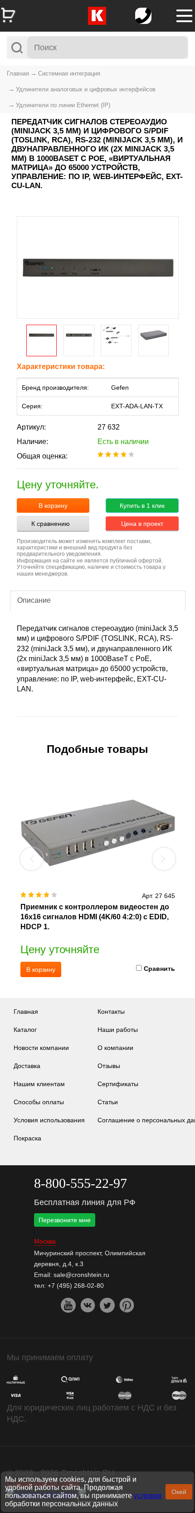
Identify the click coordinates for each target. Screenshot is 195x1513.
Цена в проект (142, 523)
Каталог (25, 1029)
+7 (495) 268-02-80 (76, 1285)
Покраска (27, 1138)
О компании (115, 1047)
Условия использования (49, 1120)
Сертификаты (118, 1083)
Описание (34, 600)
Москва (45, 1241)
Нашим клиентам (39, 1083)
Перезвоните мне (65, 1220)
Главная (18, 73)
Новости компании (41, 1047)
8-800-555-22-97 (80, 1183)
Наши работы (118, 1029)
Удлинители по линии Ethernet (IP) (63, 105)
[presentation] (31, 858)
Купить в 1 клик (142, 505)
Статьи (108, 1102)
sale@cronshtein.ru (81, 1274)
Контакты (111, 1011)
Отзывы (109, 1065)
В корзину (53, 505)
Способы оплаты (39, 1102)
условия (147, 1495)
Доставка (27, 1065)
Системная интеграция (69, 73)
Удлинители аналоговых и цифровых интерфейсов (86, 89)
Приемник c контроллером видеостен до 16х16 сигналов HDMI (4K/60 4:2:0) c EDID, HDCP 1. (94, 917)
